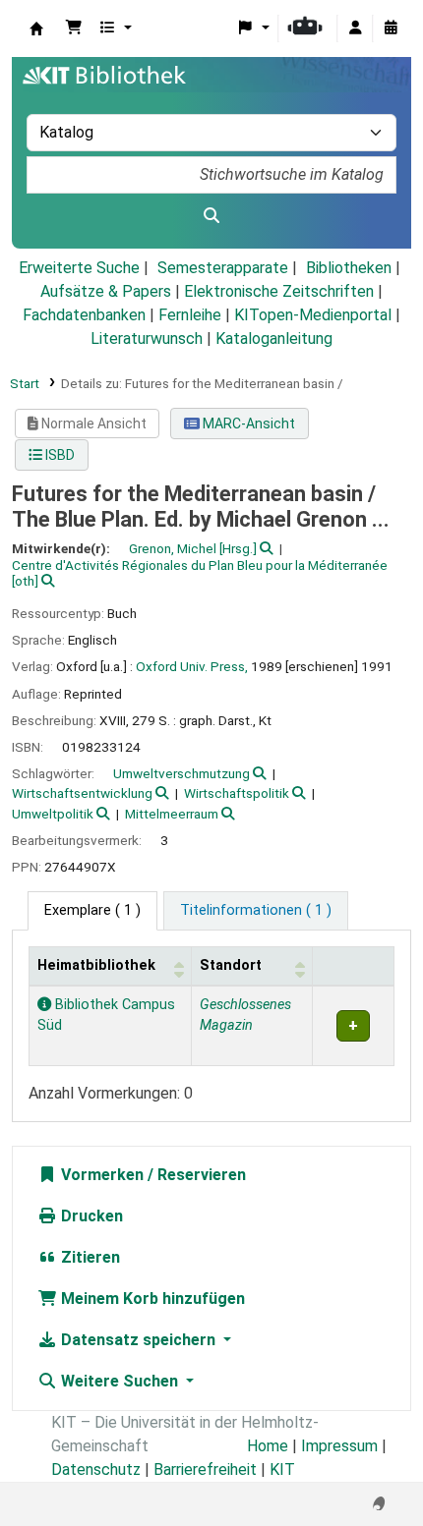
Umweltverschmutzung (181, 773)
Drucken (90, 1216)
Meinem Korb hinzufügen (151, 1298)
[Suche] (211, 216)
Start (24, 383)
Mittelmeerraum (171, 813)
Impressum (339, 1446)
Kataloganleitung (273, 338)
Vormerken (100, 1174)
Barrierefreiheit (205, 1469)
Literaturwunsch (147, 338)
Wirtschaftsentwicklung (82, 793)
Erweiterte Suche (79, 267)
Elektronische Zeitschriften (279, 291)
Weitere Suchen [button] (119, 1381)
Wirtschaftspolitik (236, 793)
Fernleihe (189, 315)
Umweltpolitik (52, 813)
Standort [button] (231, 965)
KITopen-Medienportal (313, 315)
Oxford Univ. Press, (192, 666)
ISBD (58, 455)
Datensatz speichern (138, 1339)
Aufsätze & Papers (105, 291)
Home (267, 1446)
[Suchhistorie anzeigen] (390, 28)
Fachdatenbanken (84, 315)
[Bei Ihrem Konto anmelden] (355, 28)
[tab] (255, 911)
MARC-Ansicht (247, 423)
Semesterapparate (222, 267)
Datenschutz (96, 1469)
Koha (36, 28)
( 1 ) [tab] (92, 910)
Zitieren (88, 1257)
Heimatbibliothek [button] (96, 965)
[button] (74, 28)
